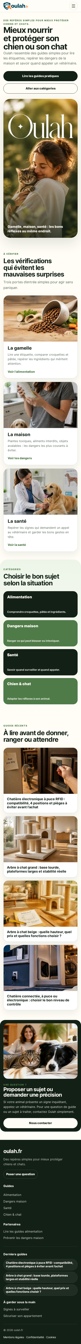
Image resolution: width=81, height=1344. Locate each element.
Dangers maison (14, 1201)
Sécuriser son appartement (22, 1316)
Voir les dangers (20, 458)
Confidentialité (35, 1337)
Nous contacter (40, 1123)
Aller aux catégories (41, 88)
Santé (7, 1208)
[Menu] (73, 6)
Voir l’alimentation (21, 372)
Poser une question (20, 1174)
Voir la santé (17, 545)
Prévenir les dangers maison (23, 1238)
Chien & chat (12, 1214)
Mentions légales (13, 1337)
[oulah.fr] (15, 6)
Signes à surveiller (16, 1309)
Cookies (51, 1337)
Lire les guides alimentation (22, 1231)
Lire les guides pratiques (40, 76)
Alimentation (12, 1195)
